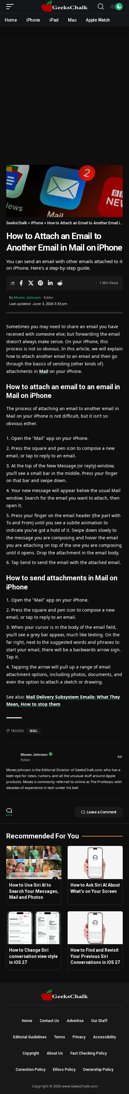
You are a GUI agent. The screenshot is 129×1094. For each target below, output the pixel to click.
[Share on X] (30, 283)
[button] (11, 6)
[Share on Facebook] (21, 283)
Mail (43, 371)
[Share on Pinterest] (40, 283)
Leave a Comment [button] (101, 812)
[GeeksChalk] (64, 6)
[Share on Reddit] (59, 283)
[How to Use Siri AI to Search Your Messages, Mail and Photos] (33, 862)
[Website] (120, 757)
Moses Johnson (27, 298)
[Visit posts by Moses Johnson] (12, 757)
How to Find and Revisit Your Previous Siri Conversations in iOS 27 (95, 956)
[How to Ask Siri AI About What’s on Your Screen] (95, 862)
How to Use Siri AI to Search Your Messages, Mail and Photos (34, 891)
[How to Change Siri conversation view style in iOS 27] (33, 927)
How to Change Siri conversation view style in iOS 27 (33, 956)
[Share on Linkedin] (50, 283)
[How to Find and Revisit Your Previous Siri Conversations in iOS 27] (95, 927)
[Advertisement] (64, 94)
